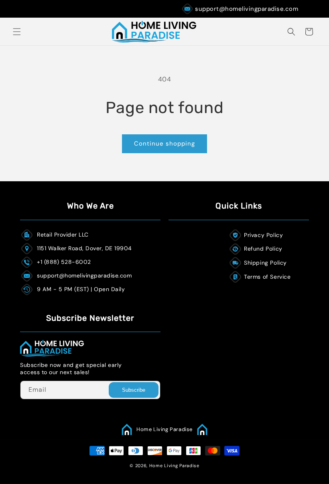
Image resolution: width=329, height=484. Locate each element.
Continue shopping (164, 144)
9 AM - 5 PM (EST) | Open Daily (81, 289)
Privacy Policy (263, 235)
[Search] (291, 32)
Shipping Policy (265, 262)
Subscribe (133, 390)
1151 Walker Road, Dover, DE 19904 (84, 248)
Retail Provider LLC (63, 234)
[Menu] (17, 32)
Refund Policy (263, 248)
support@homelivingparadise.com (246, 9)
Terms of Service (267, 276)
